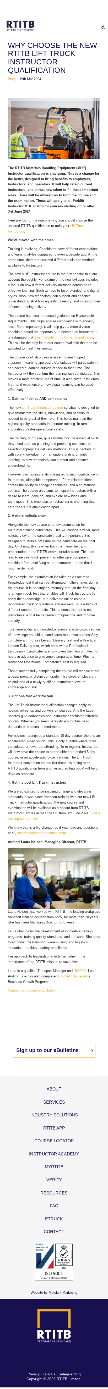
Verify (54, 1180)
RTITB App (54, 1128)
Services (54, 1102)
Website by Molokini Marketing (54, 1292)
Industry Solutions (54, 1115)
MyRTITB (54, 1167)
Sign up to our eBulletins (47, 1050)
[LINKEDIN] (60, 1357)
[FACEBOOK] (35, 1357)
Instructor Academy (54, 1154)
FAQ (54, 1206)
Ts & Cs (49, 1374)
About (54, 1089)
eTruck (54, 1219)
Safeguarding (69, 1374)
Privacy (34, 1374)
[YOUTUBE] (72, 1357)
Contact (54, 1232)
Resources (54, 1193)
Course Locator (54, 1141)
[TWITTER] (47, 1357)
